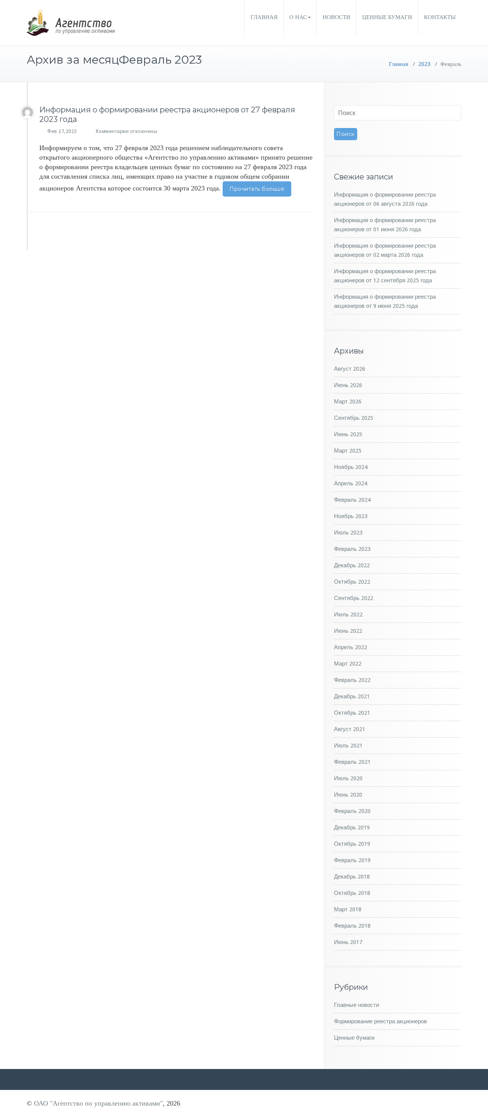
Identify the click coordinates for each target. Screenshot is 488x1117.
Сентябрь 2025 (353, 417)
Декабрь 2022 (352, 565)
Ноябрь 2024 (351, 467)
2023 (424, 64)
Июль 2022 (348, 614)
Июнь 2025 (348, 434)
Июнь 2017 (348, 942)
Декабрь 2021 (352, 696)
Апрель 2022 (350, 647)
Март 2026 (347, 401)
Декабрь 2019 (352, 827)
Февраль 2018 (352, 925)
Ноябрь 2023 (351, 516)
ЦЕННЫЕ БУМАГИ (387, 17)
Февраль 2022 (352, 680)
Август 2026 (349, 368)
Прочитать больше (257, 189)
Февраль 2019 (352, 860)
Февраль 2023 (352, 549)
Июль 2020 (348, 778)
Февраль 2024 (352, 499)
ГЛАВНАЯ (264, 17)
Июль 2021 (348, 745)
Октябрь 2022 (352, 581)
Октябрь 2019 (352, 843)
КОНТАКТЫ (440, 17)
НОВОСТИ (336, 17)
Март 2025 (347, 450)
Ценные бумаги (354, 1037)
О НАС (298, 17)
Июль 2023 (348, 532)
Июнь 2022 (348, 630)
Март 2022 (347, 663)
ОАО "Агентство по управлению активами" (98, 1103)
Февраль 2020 (352, 811)
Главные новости (356, 1005)
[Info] (27, 112)
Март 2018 (347, 909)
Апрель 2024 (350, 483)
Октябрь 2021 (352, 712)
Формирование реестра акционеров (380, 1021)
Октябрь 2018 (352, 893)
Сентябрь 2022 (353, 598)
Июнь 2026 (348, 385)
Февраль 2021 (352, 762)
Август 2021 (349, 729)
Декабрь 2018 (352, 876)
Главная (398, 64)
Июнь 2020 (348, 794)
